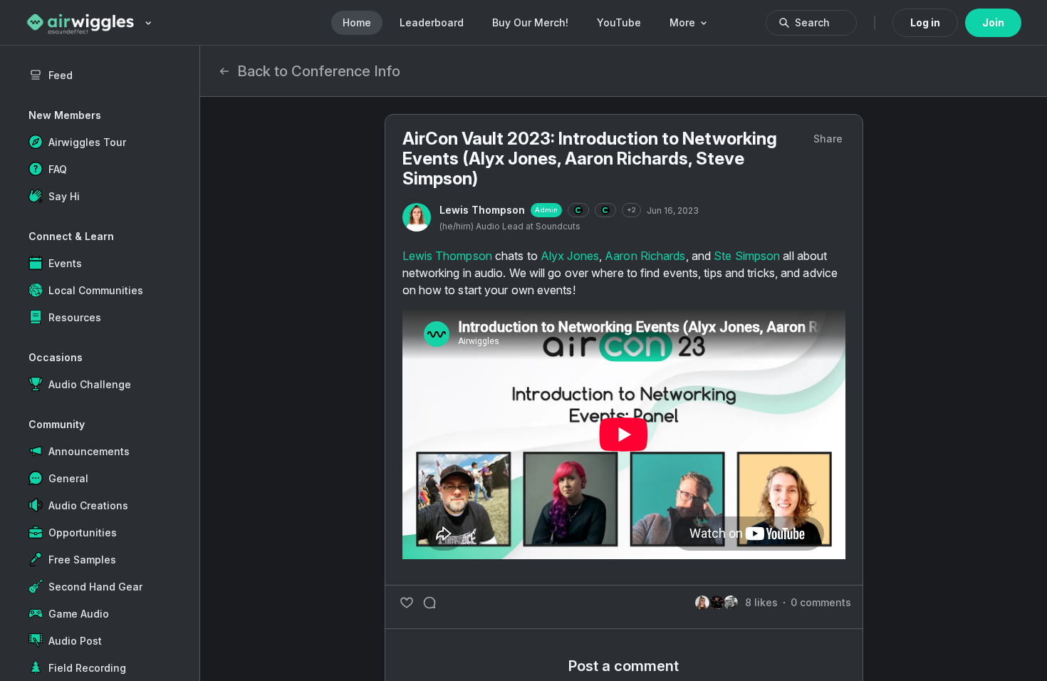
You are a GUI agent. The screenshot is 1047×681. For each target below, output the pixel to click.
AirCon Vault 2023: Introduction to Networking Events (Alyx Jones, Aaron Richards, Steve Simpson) (589, 158)
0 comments (821, 602)
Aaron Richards (645, 256)
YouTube (619, 22)
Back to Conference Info (318, 71)
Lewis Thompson (482, 210)
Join (993, 22)
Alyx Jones (570, 256)
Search (812, 22)
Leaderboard (432, 22)
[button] (99, 142)
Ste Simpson (747, 256)
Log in (925, 22)
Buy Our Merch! (530, 22)
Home (357, 22)
